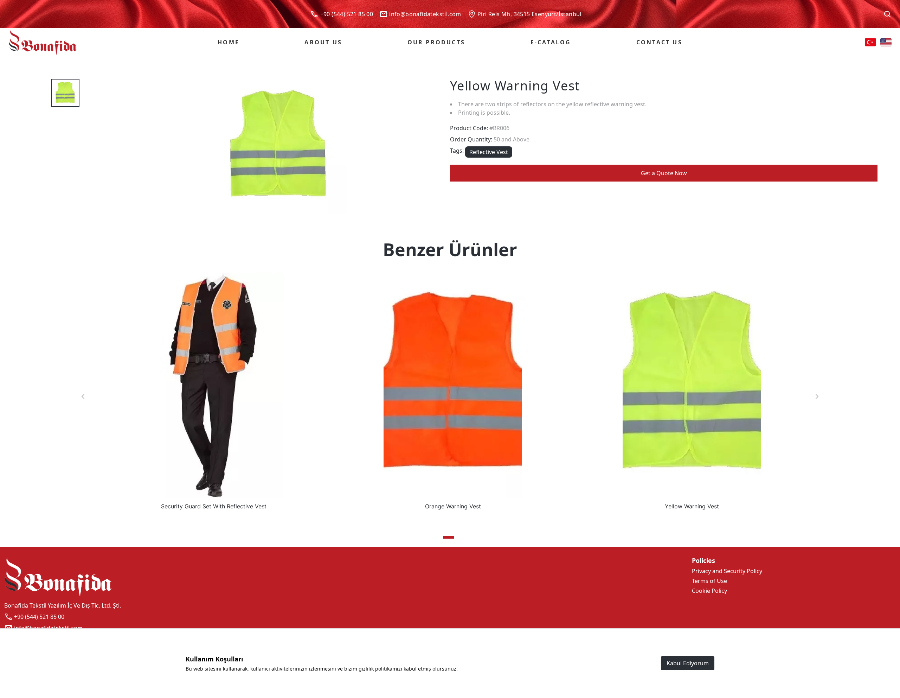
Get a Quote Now (664, 173)
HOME (228, 42)
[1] (448, 537)
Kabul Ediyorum (688, 663)
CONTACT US (659, 42)
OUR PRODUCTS (436, 42)
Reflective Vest (488, 152)
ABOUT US (323, 42)
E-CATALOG (551, 42)
